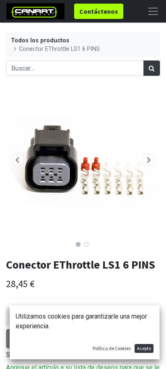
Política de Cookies (112, 348)
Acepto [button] (144, 348)
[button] (17, 159)
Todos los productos (40, 40)
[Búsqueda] (151, 68)
